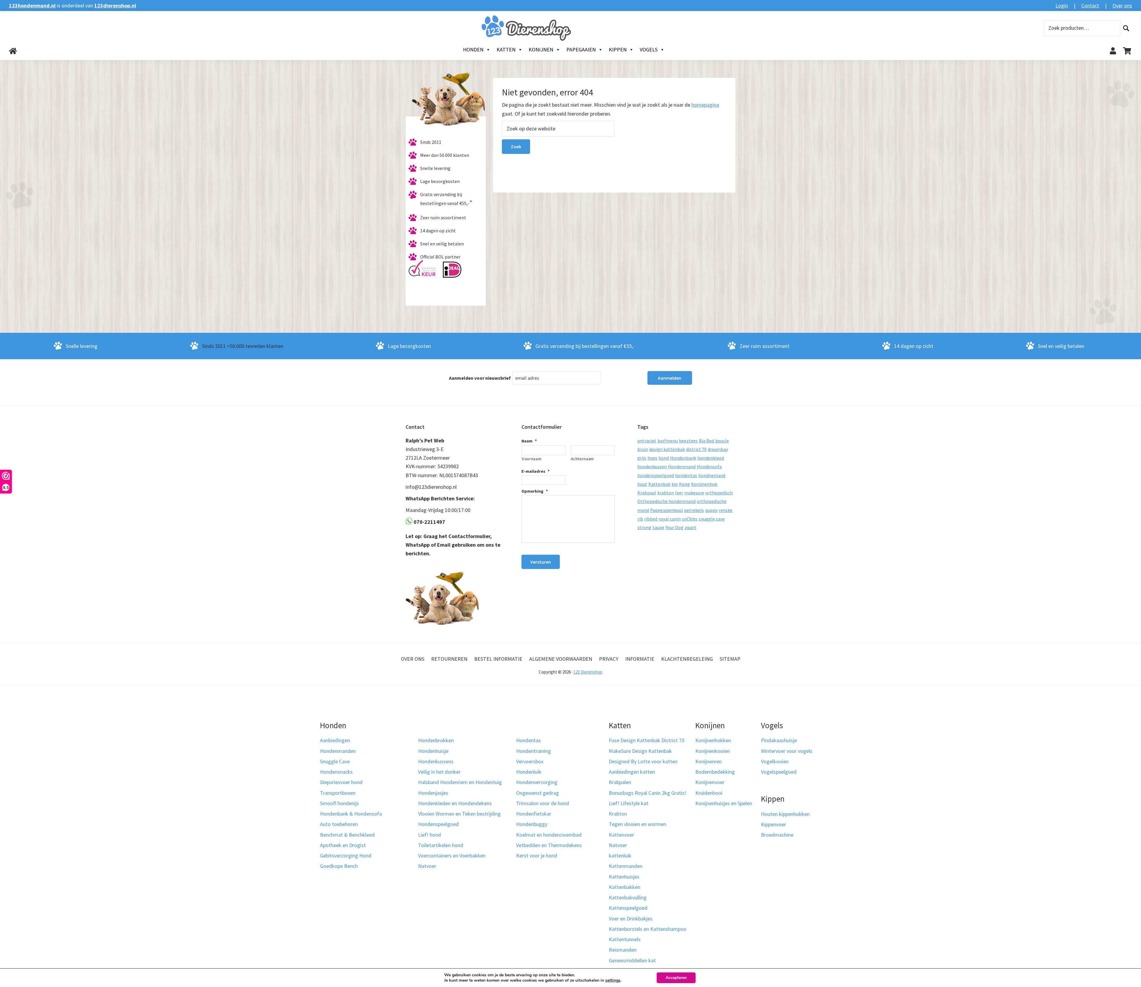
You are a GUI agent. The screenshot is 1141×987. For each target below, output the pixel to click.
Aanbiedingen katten (632, 771)
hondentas (686, 475)
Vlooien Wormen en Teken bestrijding (459, 813)
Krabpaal (646, 493)
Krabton (618, 813)
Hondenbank (683, 458)
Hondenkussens (435, 761)
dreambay (718, 449)
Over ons (1122, 5)
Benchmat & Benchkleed (347, 834)
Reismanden (622, 949)
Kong (684, 484)
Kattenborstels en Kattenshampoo (647, 928)
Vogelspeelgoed (779, 771)
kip (675, 484)
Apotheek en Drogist (343, 845)
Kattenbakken (624, 887)
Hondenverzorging (536, 782)
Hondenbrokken (436, 740)
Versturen (540, 562)
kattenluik (620, 855)
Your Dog (674, 527)
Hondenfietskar (533, 813)
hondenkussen (652, 466)
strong (644, 527)
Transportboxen (337, 792)
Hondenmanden (338, 751)
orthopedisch (719, 493)
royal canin (669, 519)
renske (725, 510)
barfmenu (668, 441)
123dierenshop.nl (115, 5)
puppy (711, 510)
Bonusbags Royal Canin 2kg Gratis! (647, 792)
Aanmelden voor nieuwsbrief (480, 378)
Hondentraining (533, 751)
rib (640, 519)
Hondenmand (682, 466)
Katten (506, 49)
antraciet (646, 441)
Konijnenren (708, 761)
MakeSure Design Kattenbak (640, 751)
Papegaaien (581, 49)
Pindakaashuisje (779, 740)
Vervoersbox (529, 761)
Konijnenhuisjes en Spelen (723, 803)
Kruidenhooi (708, 792)
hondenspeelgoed (655, 475)
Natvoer (427, 866)
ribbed (650, 519)
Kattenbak (659, 484)
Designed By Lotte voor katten (643, 761)
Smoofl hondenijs (339, 803)
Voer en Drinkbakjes (631, 918)
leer (679, 493)
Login (1061, 5)
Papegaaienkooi (666, 510)
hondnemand (711, 475)
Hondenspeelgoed (438, 824)
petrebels (694, 510)
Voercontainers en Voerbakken (452, 855)
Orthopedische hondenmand (666, 501)
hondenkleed (710, 458)
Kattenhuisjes (624, 876)
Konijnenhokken (713, 740)
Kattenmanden (625, 866)
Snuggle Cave (335, 761)
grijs (641, 458)
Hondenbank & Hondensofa (351, 813)
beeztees (688, 441)
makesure (694, 493)
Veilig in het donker (439, 771)
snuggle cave (712, 519)
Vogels (649, 49)
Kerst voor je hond (536, 855)
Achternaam (582, 458)
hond (663, 458)
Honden (473, 49)
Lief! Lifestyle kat (628, 803)
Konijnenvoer (709, 782)
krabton (665, 493)
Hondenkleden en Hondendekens (455, 803)
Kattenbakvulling (628, 897)
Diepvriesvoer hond (341, 782)
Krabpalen (620, 782)
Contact (1090, 5)
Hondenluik (528, 771)
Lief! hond (429, 834)
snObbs (689, 519)
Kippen (618, 49)
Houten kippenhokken (785, 814)
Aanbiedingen (335, 740)
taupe (658, 527)
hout (642, 484)
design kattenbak (667, 449)
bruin (642, 449)
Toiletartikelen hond (440, 845)
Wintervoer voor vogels (786, 751)
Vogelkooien (775, 761)
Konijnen (541, 49)
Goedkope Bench (339, 866)
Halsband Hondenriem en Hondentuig (460, 782)
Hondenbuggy (531, 824)
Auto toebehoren (339, 824)
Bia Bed (706, 441)
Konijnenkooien (712, 751)
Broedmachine (777, 834)
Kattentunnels (625, 939)
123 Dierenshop (587, 672)
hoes (652, 458)
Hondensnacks (336, 771)
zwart (690, 527)
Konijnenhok (704, 484)
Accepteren (676, 977)
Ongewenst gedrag (537, 792)
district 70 (696, 449)
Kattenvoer (621, 834)
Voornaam (531, 458)
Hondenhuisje (433, 751)
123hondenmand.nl (32, 5)
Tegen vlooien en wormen (637, 824)
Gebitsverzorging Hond (345, 855)
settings (612, 980)
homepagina (705, 104)
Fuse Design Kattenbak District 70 (646, 740)
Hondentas (528, 740)
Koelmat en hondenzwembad (548, 834)
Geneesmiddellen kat (632, 960)
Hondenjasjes (433, 792)
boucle (722, 441)
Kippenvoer (773, 824)
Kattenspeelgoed (628, 907)
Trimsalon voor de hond (542, 803)
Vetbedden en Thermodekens (549, 845)
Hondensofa (709, 466)
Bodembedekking (715, 771)
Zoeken (1126, 28)
